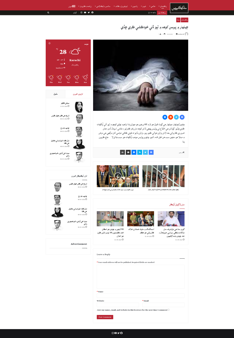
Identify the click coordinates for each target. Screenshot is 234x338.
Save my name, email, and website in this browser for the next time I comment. (132, 310)
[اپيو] (122, 152)
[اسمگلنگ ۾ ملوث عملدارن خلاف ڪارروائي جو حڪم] (140, 218)
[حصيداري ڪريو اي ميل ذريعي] (128, 152)
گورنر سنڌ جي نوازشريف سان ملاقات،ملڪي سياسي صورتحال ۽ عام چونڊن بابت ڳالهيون (172, 232)
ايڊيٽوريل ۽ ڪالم (121, 6)
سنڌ (178, 20)
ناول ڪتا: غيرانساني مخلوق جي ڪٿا (145, 12)
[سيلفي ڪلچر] (79, 107)
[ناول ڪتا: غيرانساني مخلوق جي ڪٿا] (79, 144)
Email (145, 301)
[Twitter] (176, 117)
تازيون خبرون (78, 94)
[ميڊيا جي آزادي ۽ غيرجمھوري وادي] (79, 157)
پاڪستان (163, 6)
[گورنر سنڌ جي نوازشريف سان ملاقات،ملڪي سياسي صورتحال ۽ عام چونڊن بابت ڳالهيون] (171, 218)
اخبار (70, 6)
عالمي (153, 6)
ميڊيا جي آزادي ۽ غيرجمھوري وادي (59, 154)
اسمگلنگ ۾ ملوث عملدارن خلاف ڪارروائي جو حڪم (141, 231)
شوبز (144, 6)
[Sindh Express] (179, 8)
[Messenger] (164, 117)
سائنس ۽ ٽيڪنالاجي (103, 6)
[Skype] (139, 152)
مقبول (56, 94)
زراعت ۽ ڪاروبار (86, 6)
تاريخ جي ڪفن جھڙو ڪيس (60, 115)
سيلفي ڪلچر (65, 103)
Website (100, 301)
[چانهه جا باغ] (79, 132)
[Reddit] (170, 117)
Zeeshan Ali (181, 34)
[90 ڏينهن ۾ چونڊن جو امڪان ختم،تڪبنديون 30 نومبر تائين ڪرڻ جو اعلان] (110, 218)
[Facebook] (182, 117)
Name (100, 291)
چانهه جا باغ (65, 128)
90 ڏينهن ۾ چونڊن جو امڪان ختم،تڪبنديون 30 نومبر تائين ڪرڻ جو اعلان (111, 232)
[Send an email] (176, 34)
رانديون (135, 6)
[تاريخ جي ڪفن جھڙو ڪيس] (79, 119)
